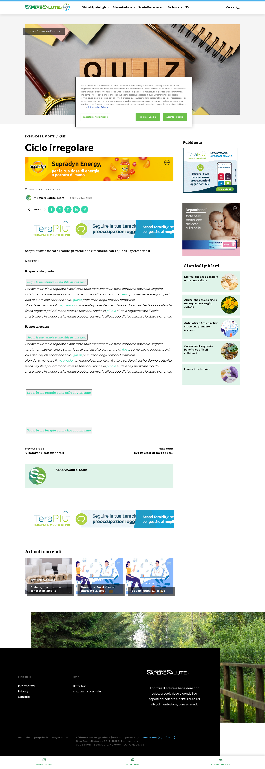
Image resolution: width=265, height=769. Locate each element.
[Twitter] (59, 209)
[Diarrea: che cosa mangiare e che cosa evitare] (229, 282)
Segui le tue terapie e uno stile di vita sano (56, 282)
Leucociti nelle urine (197, 369)
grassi (77, 300)
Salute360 (149, 737)
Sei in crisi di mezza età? (153, 453)
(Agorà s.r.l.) (166, 737)
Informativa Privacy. (98, 107)
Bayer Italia (79, 686)
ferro (125, 294)
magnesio (65, 305)
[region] (133, 102)
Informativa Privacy (26, 689)
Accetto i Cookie (174, 117)
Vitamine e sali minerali (44, 453)
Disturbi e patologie (43, 580)
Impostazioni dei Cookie (95, 117)
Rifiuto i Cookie (148, 117)
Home (31, 31)
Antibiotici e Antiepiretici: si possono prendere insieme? (201, 326)
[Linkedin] (76, 209)
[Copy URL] (84, 209)
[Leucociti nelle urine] (229, 374)
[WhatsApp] (68, 209)
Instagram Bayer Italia (87, 691)
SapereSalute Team (50, 197)
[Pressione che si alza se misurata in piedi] (99, 576)
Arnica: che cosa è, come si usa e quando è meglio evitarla (200, 303)
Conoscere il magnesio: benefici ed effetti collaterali (198, 349)
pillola (111, 311)
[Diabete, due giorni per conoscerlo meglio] (48, 576)
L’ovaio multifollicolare (148, 590)
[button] (233, 7)
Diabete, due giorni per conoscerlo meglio (46, 589)
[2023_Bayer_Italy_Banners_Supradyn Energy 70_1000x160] (99, 169)
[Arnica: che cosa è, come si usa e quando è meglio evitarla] (229, 305)
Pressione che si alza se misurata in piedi (97, 589)
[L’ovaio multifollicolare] (149, 576)
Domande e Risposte (48, 31)
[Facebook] (51, 209)
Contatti (24, 697)
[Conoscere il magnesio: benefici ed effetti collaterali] (229, 351)
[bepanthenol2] (211, 229)
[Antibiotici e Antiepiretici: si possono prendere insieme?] (229, 328)
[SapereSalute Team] (29, 197)
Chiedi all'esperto (92, 580)
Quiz (62, 136)
